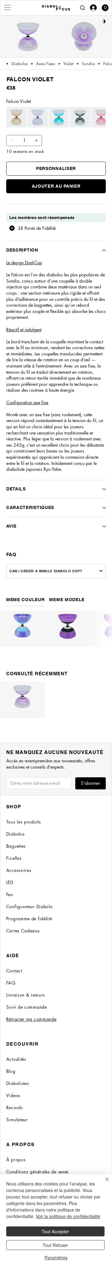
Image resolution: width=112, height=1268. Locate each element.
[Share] (103, 21)
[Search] (82, 8)
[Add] (12, 140)
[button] (105, 7)
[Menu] (8, 7)
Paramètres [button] (56, 1257)
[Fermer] (103, 1183)
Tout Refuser (55, 1245)
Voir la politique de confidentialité (68, 1216)
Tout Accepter (55, 1231)
